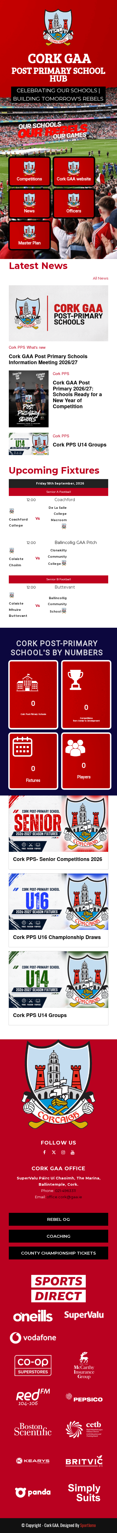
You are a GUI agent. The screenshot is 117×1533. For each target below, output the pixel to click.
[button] (29, 171)
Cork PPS (17, 347)
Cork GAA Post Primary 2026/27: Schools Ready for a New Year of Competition (77, 394)
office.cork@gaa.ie (64, 1197)
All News (100, 278)
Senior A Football (58, 492)
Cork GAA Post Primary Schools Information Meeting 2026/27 (48, 359)
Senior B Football (58, 579)
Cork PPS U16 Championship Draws (57, 937)
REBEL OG (58, 1219)
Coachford (65, 499)
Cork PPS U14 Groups (79, 444)
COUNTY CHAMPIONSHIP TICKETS (58, 1253)
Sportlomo (88, 1525)
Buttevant (65, 587)
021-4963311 (65, 1190)
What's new (36, 347)
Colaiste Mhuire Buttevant (18, 609)
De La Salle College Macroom (58, 514)
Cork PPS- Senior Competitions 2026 (57, 859)
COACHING (58, 1236)
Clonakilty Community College (57, 557)
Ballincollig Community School (57, 604)
